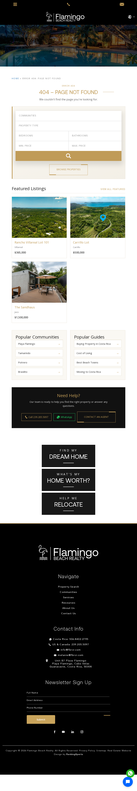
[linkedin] (72, 732)
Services (68, 597)
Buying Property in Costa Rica (94, 343)
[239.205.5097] (68, 4)
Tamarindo (24, 353)
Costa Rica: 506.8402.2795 (70, 639)
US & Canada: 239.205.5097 (70, 644)
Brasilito (22, 371)
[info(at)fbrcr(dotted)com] (122, 5)
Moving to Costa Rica (89, 371)
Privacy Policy (87, 751)
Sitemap (101, 751)
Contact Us (68, 613)
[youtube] (63, 732)
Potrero (22, 362)
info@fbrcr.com (71, 650)
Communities (68, 592)
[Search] (68, 156)
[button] (128, 782)
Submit (41, 719)
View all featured (113, 189)
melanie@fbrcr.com (71, 655)
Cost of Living (84, 353)
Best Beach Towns (87, 362)
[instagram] (82, 732)
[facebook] (54, 732)
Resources (68, 603)
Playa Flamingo (26, 343)
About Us (68, 608)
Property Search (68, 587)
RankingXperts (74, 754)
